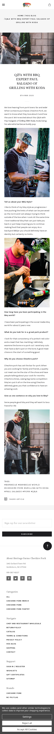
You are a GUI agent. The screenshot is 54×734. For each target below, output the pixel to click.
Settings (27, 716)
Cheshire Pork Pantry (18, 609)
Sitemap (10, 679)
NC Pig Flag (12, 697)
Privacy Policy (14, 640)
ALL (8, 597)
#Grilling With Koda (36, 488)
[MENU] (4, 5)
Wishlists (11, 671)
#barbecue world (29, 485)
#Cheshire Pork (13, 488)
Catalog (10, 632)
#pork (26, 491)
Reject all (27, 723)
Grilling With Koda (27, 121)
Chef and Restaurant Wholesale (23, 624)
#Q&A (34, 491)
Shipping (10, 648)
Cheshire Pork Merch (17, 601)
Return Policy (13, 628)
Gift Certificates (15, 675)
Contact (10, 652)
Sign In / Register (15, 666)
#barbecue (10, 485)
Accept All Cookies (27, 729)
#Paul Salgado (13, 491)
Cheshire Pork (14, 605)
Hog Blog (11, 644)
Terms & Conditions (17, 636)
